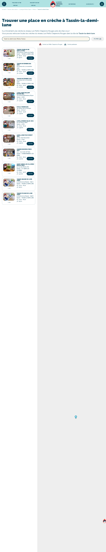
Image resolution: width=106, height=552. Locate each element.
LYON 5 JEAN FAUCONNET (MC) (25, 135)
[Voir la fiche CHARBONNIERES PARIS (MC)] (9, 153)
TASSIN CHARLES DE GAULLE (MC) (23, 50)
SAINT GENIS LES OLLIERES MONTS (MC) (25, 165)
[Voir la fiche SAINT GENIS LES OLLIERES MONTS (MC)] (9, 167)
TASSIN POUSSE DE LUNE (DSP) (24, 194)
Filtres (96, 38)
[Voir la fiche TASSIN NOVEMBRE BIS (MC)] (9, 67)
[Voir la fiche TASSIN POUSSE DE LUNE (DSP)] (9, 197)
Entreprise (72, 4)
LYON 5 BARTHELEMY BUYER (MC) (23, 93)
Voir (9, 58)
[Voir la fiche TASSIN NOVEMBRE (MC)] (9, 82)
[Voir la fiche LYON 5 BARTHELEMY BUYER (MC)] (9, 96)
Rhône (34, 9)
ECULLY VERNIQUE (22, 107)
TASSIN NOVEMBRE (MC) (24, 78)
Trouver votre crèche (16, 4)
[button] (4, 4)
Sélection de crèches (102, 4)
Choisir (30, 58)
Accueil (56, 4)
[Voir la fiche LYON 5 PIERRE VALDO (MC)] (9, 124)
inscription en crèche (34, 4)
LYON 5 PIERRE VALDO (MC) (25, 121)
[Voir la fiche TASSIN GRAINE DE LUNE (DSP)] (9, 182)
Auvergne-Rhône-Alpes (25, 9)
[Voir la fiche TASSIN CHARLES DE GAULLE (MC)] (9, 53)
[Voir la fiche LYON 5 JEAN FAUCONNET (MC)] (9, 138)
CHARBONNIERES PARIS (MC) (24, 150)
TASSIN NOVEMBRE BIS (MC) (24, 64)
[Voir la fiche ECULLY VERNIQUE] (9, 110)
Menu (4, 4)
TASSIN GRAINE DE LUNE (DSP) (24, 180)
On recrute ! (90, 4)
